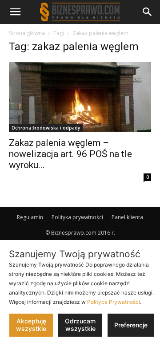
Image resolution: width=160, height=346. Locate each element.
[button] (15, 12)
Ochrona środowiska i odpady (46, 128)
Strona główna (27, 33)
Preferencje (131, 325)
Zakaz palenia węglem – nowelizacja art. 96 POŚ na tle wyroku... (70, 154)
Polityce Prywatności (113, 302)
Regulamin (30, 217)
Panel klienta (127, 217)
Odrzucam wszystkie (80, 324)
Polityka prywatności (77, 217)
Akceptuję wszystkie (31, 324)
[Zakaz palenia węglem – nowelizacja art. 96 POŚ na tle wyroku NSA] (80, 97)
